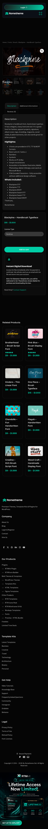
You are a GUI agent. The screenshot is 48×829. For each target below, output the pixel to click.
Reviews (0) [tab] (11, 111)
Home (4, 42)
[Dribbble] (12, 547)
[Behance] (16, 547)
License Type (9, 229)
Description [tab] (11, 106)
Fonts (10, 42)
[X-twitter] (8, 547)
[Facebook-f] (4, 547)
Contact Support (19, 290)
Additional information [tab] (29, 106)
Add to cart (24, 249)
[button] (40, 13)
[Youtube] (24, 547)
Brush (15, 42)
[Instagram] (20, 547)
